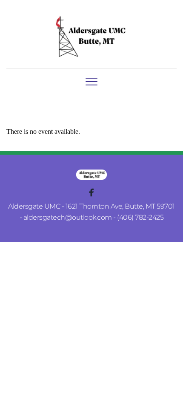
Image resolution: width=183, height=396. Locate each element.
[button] (91, 82)
